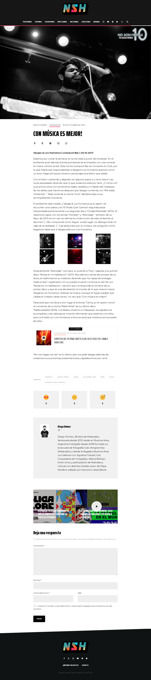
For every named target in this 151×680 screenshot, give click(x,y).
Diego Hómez (40, 125)
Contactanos (86, 21)
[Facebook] (64, 658)
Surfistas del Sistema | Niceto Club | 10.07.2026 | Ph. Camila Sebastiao (81, 340)
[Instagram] (103, 21)
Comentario (39, 546)
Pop (103, 377)
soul (112, 377)
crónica (49, 377)
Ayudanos (96, 21)
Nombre (37, 580)
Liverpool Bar (90, 377)
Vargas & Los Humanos (55, 382)
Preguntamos (50, 21)
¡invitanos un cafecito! (71, 665)
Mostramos (74, 21)
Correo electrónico (41, 593)
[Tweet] (42, 143)
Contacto (85, 665)
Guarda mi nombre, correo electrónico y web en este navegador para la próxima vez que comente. (72, 607)
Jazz (76, 377)
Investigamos (62, 21)
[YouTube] (108, 21)
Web (80, 593)
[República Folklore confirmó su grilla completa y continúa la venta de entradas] (54, 506)
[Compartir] (34, 143)
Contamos (38, 21)
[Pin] (50, 143)
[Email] (58, 143)
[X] (68, 658)
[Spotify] (112, 21)
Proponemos (27, 21)
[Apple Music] (117, 21)
